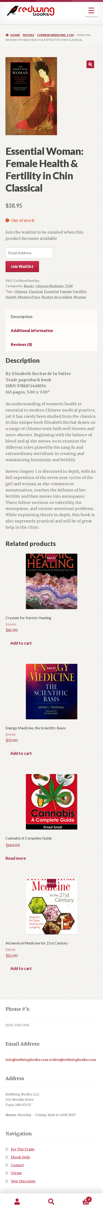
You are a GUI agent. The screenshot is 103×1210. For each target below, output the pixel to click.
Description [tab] (21, 316)
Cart (79, 1197)
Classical (36, 291)
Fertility (79, 291)
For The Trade (22, 1149)
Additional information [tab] (32, 330)
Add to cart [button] (21, 643)
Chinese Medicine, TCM (55, 35)
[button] (90, 64)
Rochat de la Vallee (57, 297)
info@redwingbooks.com (27, 1060)
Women (80, 297)
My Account (17, 1202)
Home (15, 35)
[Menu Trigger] (91, 10)
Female (66, 291)
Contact (17, 1165)
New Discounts (23, 1181)
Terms (16, 1173)
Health (11, 297)
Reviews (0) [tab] (21, 344)
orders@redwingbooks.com (72, 1060)
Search (51, 1202)
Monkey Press (29, 297)
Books (28, 35)
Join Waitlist (22, 266)
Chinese (20, 291)
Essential (51, 291)
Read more (16, 858)
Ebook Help (20, 1157)
